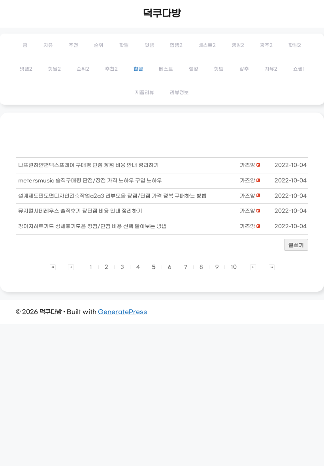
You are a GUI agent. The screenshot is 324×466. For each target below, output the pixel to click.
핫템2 (294, 45)
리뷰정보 (179, 93)
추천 (73, 45)
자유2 (271, 69)
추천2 (111, 69)
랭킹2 (238, 45)
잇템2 (26, 69)
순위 (99, 45)
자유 (48, 45)
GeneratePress (122, 312)
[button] (247, 165)
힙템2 (176, 45)
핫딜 (124, 45)
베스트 (166, 69)
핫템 (219, 69)
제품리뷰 (144, 93)
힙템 (138, 69)
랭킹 (193, 69)
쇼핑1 (299, 69)
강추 (244, 69)
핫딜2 (54, 69)
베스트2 (207, 45)
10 (234, 267)
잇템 (149, 45)
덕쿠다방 (162, 14)
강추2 (266, 45)
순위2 (83, 69)
